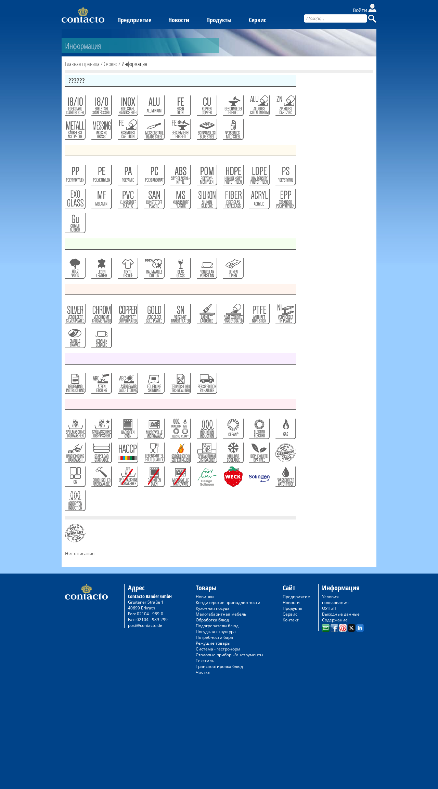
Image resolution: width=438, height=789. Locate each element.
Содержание (335, 620)
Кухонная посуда (213, 608)
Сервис (257, 20)
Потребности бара (214, 637)
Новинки (205, 597)
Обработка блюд (212, 620)
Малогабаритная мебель (221, 614)
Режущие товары (213, 643)
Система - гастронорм (218, 649)
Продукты (219, 20)
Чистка (203, 672)
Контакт (291, 620)
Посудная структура (216, 631)
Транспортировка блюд (219, 666)
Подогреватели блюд (217, 626)
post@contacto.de (145, 625)
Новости (178, 20)
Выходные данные (341, 614)
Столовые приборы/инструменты (229, 655)
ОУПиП (329, 608)
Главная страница (82, 64)
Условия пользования (335, 599)
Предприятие (134, 20)
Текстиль (205, 660)
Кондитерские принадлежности (228, 602)
